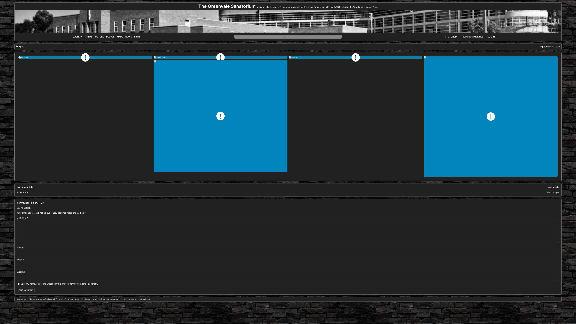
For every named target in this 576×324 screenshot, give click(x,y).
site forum (450, 36)
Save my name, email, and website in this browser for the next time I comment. (59, 283)
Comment (22, 217)
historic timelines (472, 36)
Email (20, 259)
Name (20, 247)
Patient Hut (22, 192)
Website (21, 271)
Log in (491, 36)
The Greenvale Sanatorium (227, 6)
